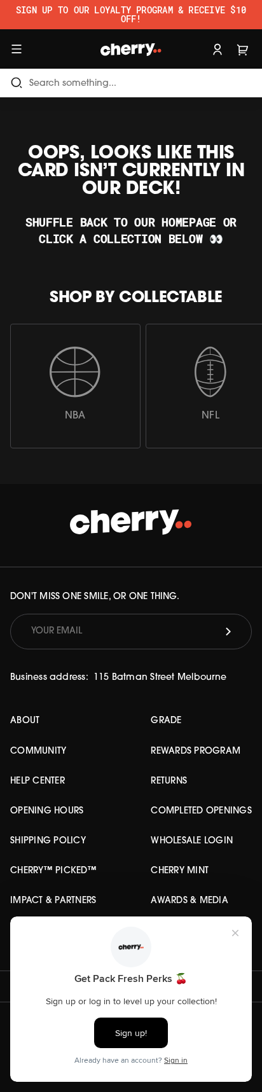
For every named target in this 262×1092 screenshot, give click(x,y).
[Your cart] (243, 49)
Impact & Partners (53, 901)
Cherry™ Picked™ (53, 871)
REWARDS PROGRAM (195, 751)
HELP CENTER (37, 781)
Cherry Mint (180, 871)
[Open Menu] (16, 48)
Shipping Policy (48, 841)
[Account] (217, 49)
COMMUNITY (38, 751)
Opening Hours (46, 811)
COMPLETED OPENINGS (201, 811)
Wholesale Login (192, 841)
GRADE (166, 721)
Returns (169, 781)
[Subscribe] (228, 631)
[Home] (131, 48)
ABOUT (24, 721)
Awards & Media (189, 901)
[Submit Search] (16, 83)
